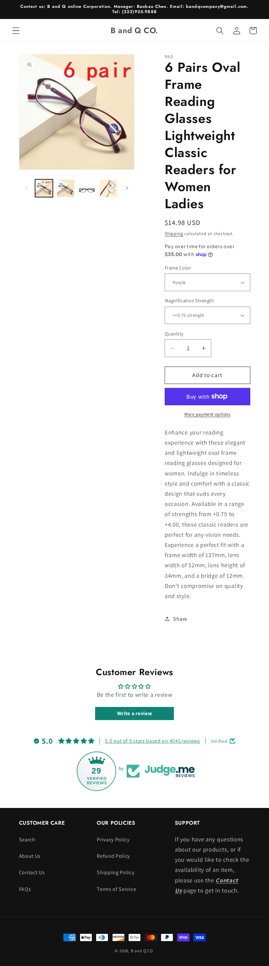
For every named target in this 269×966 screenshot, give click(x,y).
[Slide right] (127, 188)
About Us (30, 856)
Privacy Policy (113, 839)
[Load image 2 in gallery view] (65, 188)
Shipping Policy (115, 872)
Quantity (174, 334)
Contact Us (32, 872)
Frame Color (178, 268)
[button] (16, 30)
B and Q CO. (142, 951)
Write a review (134, 713)
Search (27, 839)
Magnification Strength (189, 300)
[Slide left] (26, 188)
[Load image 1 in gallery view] (44, 188)
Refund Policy (113, 856)
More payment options (207, 414)
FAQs (25, 889)
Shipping (174, 233)
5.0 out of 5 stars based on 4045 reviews (152, 740)
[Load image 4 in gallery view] (108, 188)
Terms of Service (116, 889)
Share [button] (180, 618)
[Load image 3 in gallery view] (87, 188)
